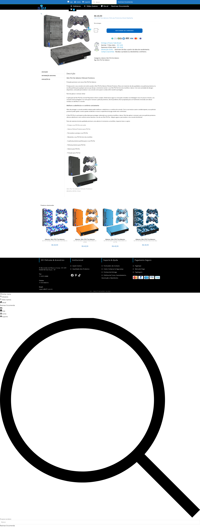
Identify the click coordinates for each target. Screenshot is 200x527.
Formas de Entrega (110, 272)
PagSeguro (138, 272)
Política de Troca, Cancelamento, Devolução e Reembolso (114, 276)
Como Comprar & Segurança (113, 269)
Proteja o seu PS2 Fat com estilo (77, 125)
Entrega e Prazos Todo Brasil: (111, 43)
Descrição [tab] (45, 72)
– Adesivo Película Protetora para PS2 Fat (78, 129)
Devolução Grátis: (107, 49)
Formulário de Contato (112, 266)
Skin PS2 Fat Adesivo (103, 60)
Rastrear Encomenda (125, 2)
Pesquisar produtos (5, 519)
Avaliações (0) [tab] (46, 79)
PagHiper (138, 266)
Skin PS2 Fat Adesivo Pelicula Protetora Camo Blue (145, 240)
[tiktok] (79, 275)
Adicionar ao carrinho (124, 30)
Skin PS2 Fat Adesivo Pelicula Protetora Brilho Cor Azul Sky (115, 241)
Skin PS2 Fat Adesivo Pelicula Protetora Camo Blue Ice (54, 240)
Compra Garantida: (107, 52)
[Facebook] (72, 275)
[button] (41, 14)
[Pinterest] (76, 275)
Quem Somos (77, 266)
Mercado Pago (140, 269)
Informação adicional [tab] (49, 75)
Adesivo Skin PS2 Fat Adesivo (110, 58)
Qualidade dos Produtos (80, 269)
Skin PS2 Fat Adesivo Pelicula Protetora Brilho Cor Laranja (84, 241)
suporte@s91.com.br (46, 289)
